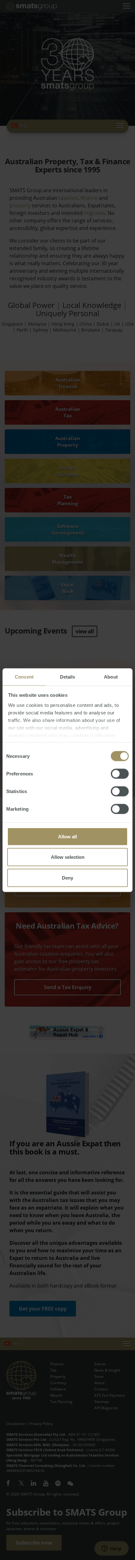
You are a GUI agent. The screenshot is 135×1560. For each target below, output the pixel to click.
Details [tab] (67, 676)
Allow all (67, 836)
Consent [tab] (24, 676)
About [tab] (111, 676)
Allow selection (67, 857)
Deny (67, 877)
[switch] (120, 774)
